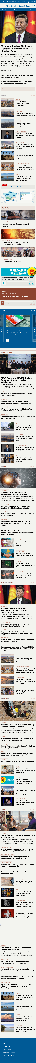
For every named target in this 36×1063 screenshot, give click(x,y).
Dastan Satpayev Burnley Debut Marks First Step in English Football (18, 747)
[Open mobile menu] (2, 6)
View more (32, 95)
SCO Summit (4, 606)
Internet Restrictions (21, 571)
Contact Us (7, 1049)
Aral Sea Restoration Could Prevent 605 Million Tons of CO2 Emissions (24, 157)
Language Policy (20, 561)
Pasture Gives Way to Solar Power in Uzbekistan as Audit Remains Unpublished (17, 970)
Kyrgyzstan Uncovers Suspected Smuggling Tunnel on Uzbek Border (17, 865)
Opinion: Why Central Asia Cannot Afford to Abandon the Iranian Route (18, 333)
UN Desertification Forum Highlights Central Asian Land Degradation (15, 962)
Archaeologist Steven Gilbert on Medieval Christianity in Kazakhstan (17, 739)
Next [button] (35, 330)
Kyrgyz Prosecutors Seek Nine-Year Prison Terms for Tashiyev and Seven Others (17, 850)
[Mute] (33, 284)
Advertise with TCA (10, 1052)
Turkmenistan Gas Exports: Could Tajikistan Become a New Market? (18, 417)
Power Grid (3, 630)
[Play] (4, 283)
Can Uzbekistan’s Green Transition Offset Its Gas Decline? (24, 125)
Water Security (19, 1014)
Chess (17, 766)
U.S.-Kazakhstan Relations (23, 163)
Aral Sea (18, 153)
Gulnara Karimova (20, 911)
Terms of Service (9, 1055)
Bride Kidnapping (20, 900)
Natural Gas (4, 414)
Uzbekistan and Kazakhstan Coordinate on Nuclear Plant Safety (17, 640)
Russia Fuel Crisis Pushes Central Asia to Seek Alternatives (23, 103)
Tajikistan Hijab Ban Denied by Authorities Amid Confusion (17, 873)
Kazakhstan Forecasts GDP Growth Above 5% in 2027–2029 (25, 114)
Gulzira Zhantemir (20, 798)
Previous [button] (1, 330)
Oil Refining (4, 407)
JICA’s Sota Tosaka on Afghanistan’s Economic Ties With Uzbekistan (15, 625)
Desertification (4, 959)
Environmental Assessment (8, 974)
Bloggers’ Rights (20, 879)
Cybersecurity (19, 889)
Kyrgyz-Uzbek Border (6, 862)
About (6, 1043)
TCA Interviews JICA (6, 622)
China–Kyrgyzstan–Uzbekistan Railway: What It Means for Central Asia (17, 76)
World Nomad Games (21, 788)
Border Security (20, 688)
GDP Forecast (19, 111)
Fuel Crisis (18, 99)
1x (29, 283)
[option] (18, 328)
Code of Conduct (20, 551)
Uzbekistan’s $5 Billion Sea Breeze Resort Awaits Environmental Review (17, 978)
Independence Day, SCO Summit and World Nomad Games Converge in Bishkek (16, 82)
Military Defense (20, 677)
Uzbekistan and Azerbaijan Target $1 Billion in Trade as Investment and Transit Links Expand (18, 649)
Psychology (3, 833)
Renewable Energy (5, 376)
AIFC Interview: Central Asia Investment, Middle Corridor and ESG (25, 135)
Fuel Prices (19, 424)
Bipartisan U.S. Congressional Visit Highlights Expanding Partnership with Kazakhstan (25, 167)
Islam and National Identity (8, 854)
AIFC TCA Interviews (21, 131)
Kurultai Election (5, 504)
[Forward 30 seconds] (10, 283)
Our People (7, 1046)
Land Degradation (5, 982)
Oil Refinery (4, 399)
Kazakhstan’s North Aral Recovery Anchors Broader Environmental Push (24, 178)
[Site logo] (18, 6)
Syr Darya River (20, 1025)
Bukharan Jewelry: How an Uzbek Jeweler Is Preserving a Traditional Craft (17, 754)
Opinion (18, 121)
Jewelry (2, 751)
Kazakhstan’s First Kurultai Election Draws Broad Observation (17, 515)
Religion (3, 870)
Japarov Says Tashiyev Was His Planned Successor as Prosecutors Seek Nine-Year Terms (17, 523)
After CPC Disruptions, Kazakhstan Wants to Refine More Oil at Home (17, 410)
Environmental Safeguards (7, 967)
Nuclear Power (4, 637)
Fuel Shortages (20, 142)
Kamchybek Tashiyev (6, 847)
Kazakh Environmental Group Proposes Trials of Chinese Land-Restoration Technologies (16, 986)
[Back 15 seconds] (7, 283)
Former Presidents (5, 529)
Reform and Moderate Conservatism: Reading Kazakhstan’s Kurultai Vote (15, 507)
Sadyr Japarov (4, 519)
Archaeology (4, 722)
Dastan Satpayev (5, 744)
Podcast (18, 777)
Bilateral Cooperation (6, 645)
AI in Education (4, 490)
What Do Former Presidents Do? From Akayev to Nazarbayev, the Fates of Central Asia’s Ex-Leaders (18, 532)
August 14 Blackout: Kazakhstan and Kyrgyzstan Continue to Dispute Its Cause (17, 633)
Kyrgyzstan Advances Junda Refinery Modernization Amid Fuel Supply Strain (16, 402)
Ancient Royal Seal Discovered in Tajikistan (17, 761)
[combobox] (33, 6)
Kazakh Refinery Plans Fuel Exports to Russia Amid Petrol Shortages (25, 146)
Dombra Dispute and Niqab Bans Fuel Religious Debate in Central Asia (15, 857)
